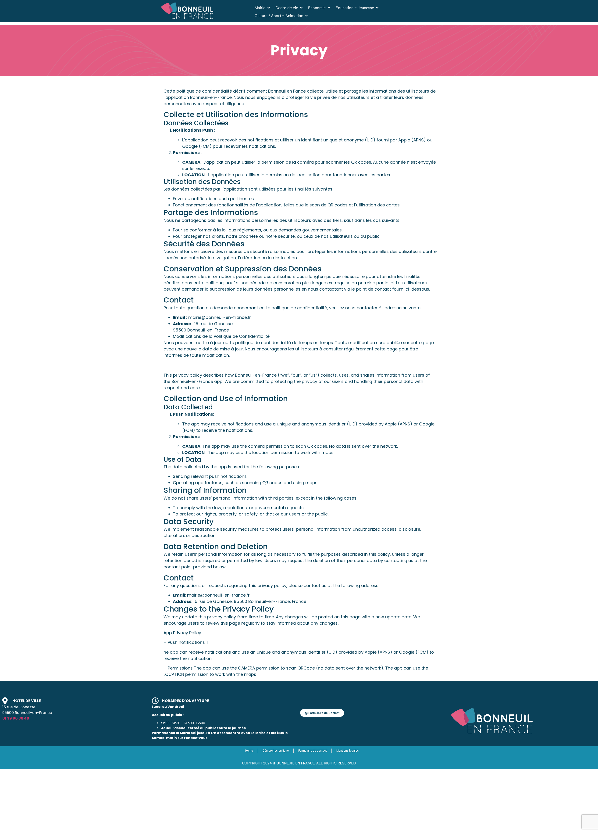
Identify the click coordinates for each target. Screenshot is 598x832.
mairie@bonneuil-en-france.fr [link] (218, 595)
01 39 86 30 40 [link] (15, 718)
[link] (187, 10)
